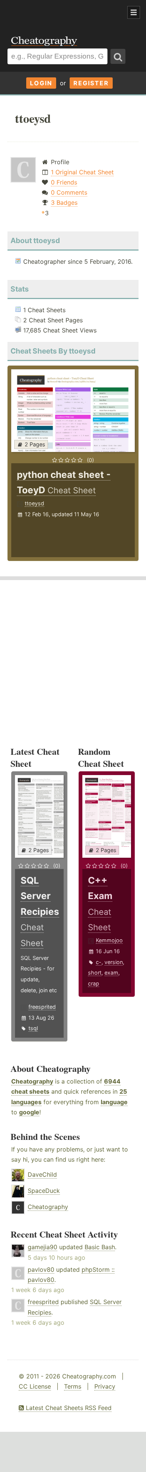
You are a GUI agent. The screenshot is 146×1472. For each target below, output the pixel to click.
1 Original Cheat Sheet (82, 172)
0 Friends (64, 182)
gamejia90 (42, 1247)
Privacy (104, 1386)
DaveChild (42, 1174)
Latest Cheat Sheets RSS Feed (68, 1408)
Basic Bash (100, 1247)
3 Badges (64, 202)
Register (91, 83)
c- (98, 962)
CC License (35, 1386)
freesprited (42, 1006)
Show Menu (133, 12)
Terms (72, 1386)
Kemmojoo (109, 940)
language (114, 1102)
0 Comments (69, 192)
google (29, 1112)
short (94, 972)
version (113, 962)
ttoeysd (34, 503)
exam (111, 972)
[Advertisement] (60, 12)
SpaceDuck (44, 1190)
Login (41, 83)
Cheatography (32, 1081)
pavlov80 (41, 1269)
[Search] (117, 56)
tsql (33, 1028)
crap (93, 983)
